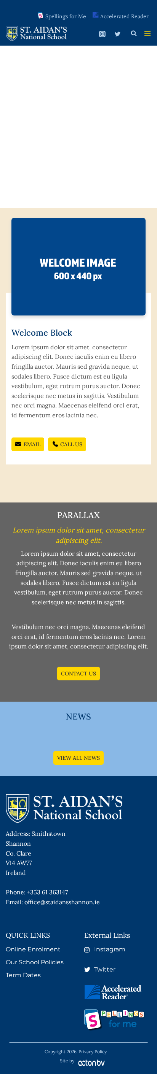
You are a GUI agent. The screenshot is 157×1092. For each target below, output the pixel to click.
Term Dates (23, 975)
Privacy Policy (92, 1051)
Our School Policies (35, 962)
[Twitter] (117, 34)
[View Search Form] (134, 33)
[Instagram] (102, 34)
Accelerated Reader (124, 16)
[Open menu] (147, 33)
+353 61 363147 (47, 892)
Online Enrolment (33, 949)
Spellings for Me (65, 16)
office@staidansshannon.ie (62, 902)
